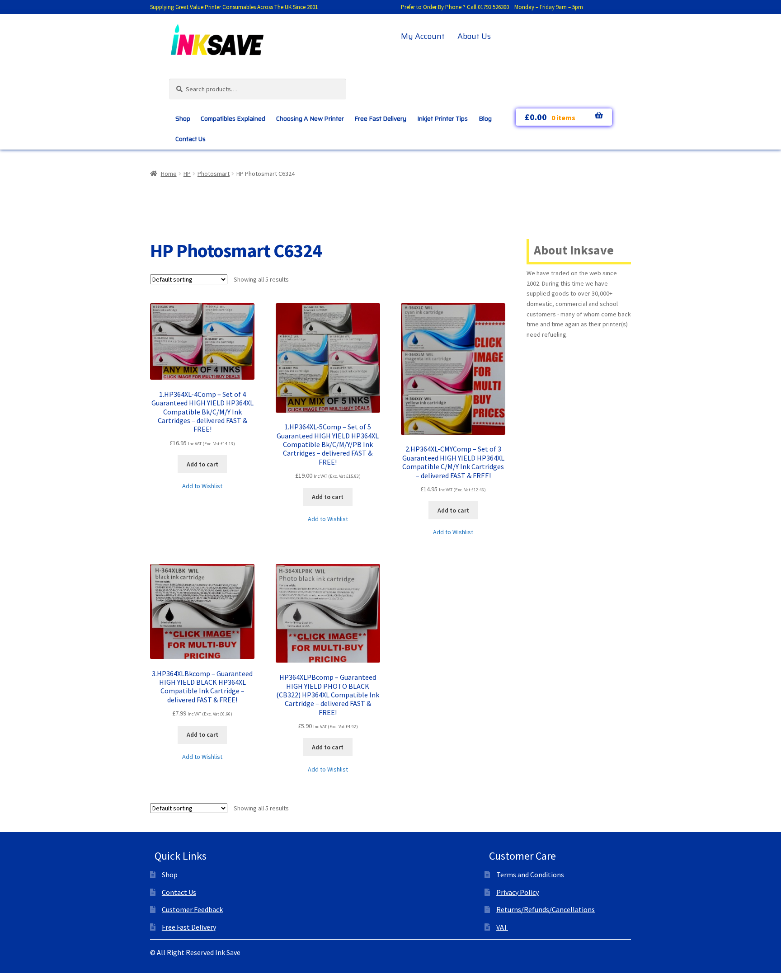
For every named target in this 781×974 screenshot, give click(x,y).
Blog (485, 118)
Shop (182, 118)
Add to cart (202, 464)
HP (187, 173)
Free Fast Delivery (380, 118)
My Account (423, 36)
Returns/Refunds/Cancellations (545, 909)
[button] (202, 486)
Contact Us (190, 139)
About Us (474, 36)
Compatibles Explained (233, 118)
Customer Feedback (192, 909)
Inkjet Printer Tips (442, 118)
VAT (502, 927)
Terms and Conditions (530, 874)
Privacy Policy (517, 892)
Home (169, 173)
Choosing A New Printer (310, 118)
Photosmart (214, 173)
